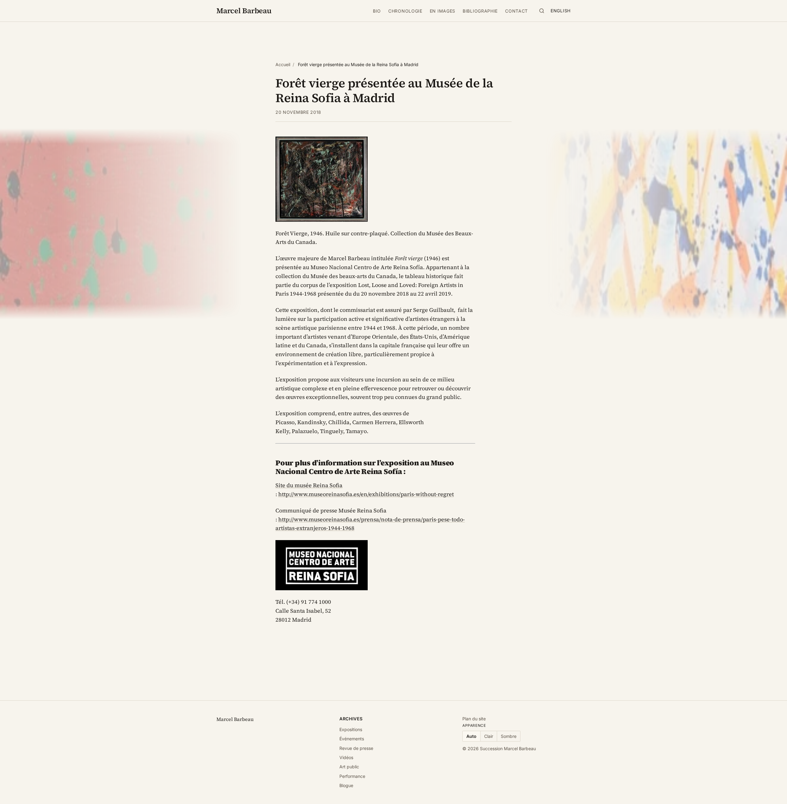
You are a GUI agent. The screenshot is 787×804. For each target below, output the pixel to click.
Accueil (282, 64)
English (561, 10)
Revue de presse (356, 748)
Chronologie (405, 11)
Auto (471, 736)
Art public (349, 766)
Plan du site (474, 718)
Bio (377, 11)
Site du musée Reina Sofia (308, 485)
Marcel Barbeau (243, 11)
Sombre (508, 736)
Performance (352, 776)
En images (442, 11)
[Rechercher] (542, 11)
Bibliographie (480, 11)
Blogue (346, 785)
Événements (351, 738)
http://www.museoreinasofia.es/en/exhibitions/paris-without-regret (366, 494)
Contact (516, 11)
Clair (488, 736)
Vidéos (346, 757)
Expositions (350, 729)
